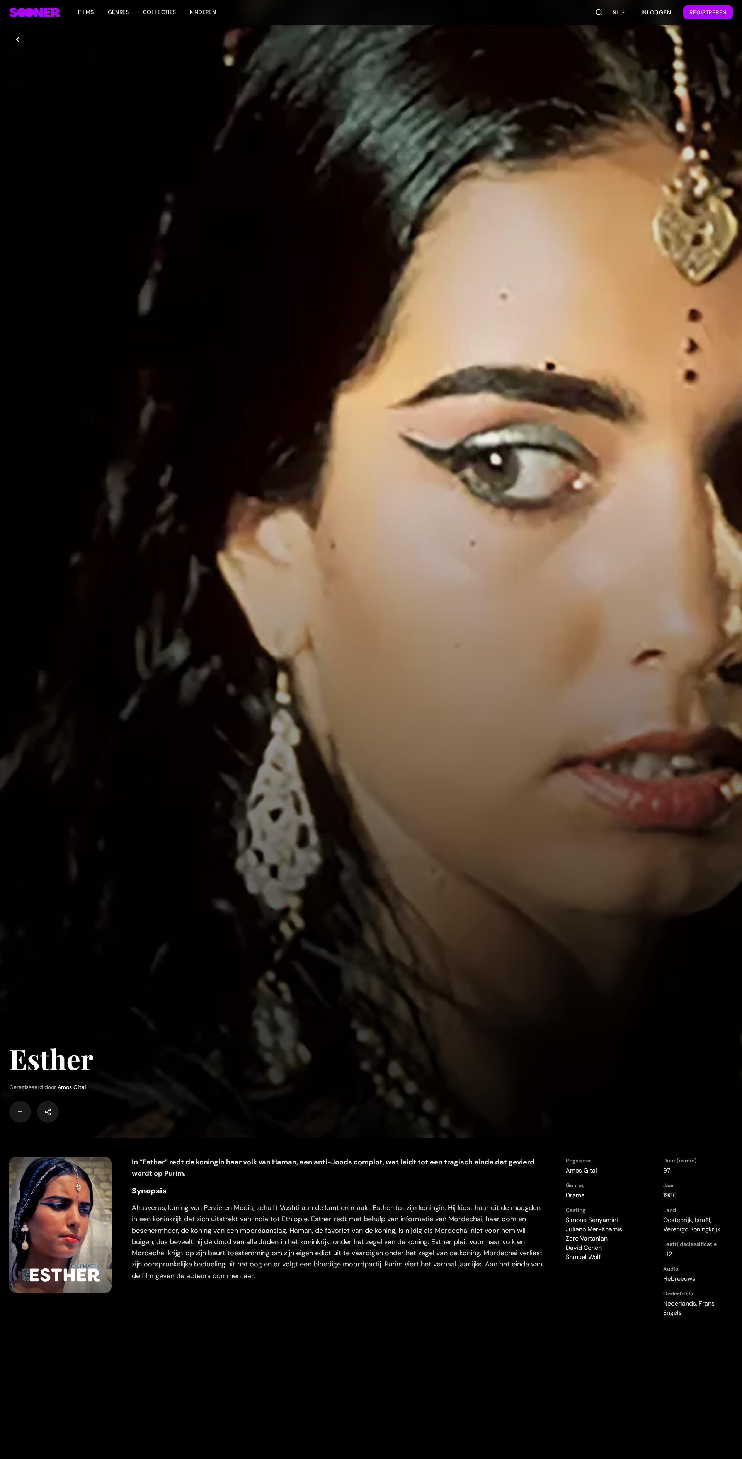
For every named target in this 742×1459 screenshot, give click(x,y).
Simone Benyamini (592, 1220)
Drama (575, 1195)
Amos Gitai (72, 1087)
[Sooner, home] (34, 12)
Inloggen (656, 12)
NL (616, 12)
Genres (118, 12)
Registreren (708, 12)
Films (86, 12)
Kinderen (203, 12)
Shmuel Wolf (583, 1257)
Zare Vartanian (587, 1238)
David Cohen (584, 1248)
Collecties (159, 12)
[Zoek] (599, 12)
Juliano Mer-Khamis (594, 1229)
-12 (667, 1254)
